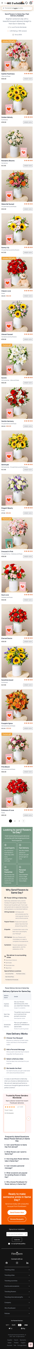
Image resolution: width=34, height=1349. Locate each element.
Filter (30, 1344)
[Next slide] (28, 1118)
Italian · (10, 1343)
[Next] (23, 821)
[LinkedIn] (27, 1263)
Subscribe (17, 1239)
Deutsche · (23, 1340)
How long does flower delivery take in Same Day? (17, 1160)
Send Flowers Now (17, 1212)
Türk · (15, 1345)
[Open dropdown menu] (28, 1269)
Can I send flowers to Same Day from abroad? (16, 1146)
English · (23, 1343)
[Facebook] (7, 1263)
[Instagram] (17, 1263)
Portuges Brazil (22, 1345)
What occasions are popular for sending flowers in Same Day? (16, 1175)
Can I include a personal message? (14, 1167)
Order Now (28, 79)
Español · (10, 1340)
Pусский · (10, 1345)
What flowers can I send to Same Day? (15, 1153)
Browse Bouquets (17, 1219)
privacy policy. (21, 1244)
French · (16, 1340)
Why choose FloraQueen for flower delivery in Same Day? (16, 1183)
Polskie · (16, 1343)
